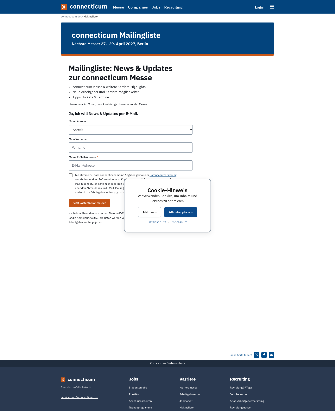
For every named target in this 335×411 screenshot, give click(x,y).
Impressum (178, 222)
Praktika (134, 394)
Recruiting (173, 7)
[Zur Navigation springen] (272, 6)
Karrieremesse (189, 387)
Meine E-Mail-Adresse (82, 157)
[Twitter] (256, 355)
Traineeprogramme (140, 407)
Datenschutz (157, 222)
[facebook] (264, 355)
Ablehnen (149, 212)
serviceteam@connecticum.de (79, 397)
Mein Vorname (78, 139)
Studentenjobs (138, 387)
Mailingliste (187, 407)
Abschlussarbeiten (140, 401)
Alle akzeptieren (181, 212)
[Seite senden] (271, 355)
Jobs (156, 7)
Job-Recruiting (239, 394)
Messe (118, 7)
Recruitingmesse (240, 407)
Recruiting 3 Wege (241, 387)
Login (259, 7)
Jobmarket (186, 401)
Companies (138, 7)
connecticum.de (71, 16)
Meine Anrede (77, 121)
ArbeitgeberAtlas (190, 394)
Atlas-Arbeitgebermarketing (247, 401)
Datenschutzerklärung (163, 175)
